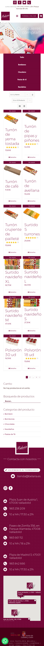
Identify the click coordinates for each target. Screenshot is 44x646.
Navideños (9, 429)
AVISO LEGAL (15, 645)
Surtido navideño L (32, 277)
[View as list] (24, 106)
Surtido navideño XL (13, 277)
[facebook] (19, 2)
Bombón (9, 414)
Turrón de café (12, 184)
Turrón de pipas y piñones (31, 133)
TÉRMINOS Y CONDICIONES (15, 643)
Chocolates (9, 424)
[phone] (29, 2)
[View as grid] (20, 106)
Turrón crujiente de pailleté (13, 231)
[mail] (24, 2)
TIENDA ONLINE (29, 16)
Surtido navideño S (32, 314)
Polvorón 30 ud (13, 352)
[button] (15, 613)
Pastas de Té (10, 434)
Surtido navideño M (13, 315)
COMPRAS (34, 643)
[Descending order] (32, 94)
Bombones (9, 419)
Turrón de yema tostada (12, 136)
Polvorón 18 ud (32, 352)
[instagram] (15, 2)
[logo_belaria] (5, 13)
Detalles (13, 157)
